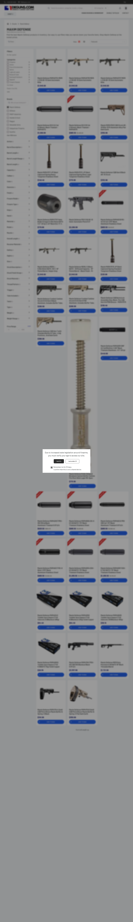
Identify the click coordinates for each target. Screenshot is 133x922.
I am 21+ (58, 461)
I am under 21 (72, 461)
